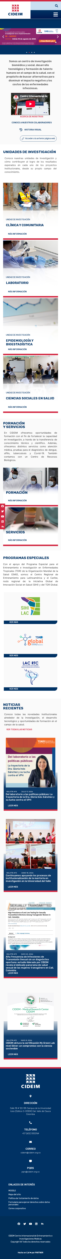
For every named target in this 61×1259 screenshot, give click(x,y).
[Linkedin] (2, 521)
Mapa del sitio (15, 1194)
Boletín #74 (12, 792)
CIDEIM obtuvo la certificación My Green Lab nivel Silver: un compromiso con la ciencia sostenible (30, 1046)
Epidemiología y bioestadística (19, 342)
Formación (17, 492)
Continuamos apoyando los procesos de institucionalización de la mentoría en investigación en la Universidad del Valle (28, 878)
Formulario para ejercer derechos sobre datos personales (29, 1203)
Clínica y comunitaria (25, 225)
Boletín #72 (12, 1040)
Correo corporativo (17, 1208)
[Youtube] (2, 516)
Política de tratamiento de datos (24, 1198)
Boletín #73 (12, 873)
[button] (26, 52)
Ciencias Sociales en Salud (30, 398)
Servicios (15, 532)
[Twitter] (2, 511)
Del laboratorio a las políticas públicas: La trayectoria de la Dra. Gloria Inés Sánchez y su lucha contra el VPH (30, 797)
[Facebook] (2, 506)
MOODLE (12, 1190)
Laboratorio (17, 283)
